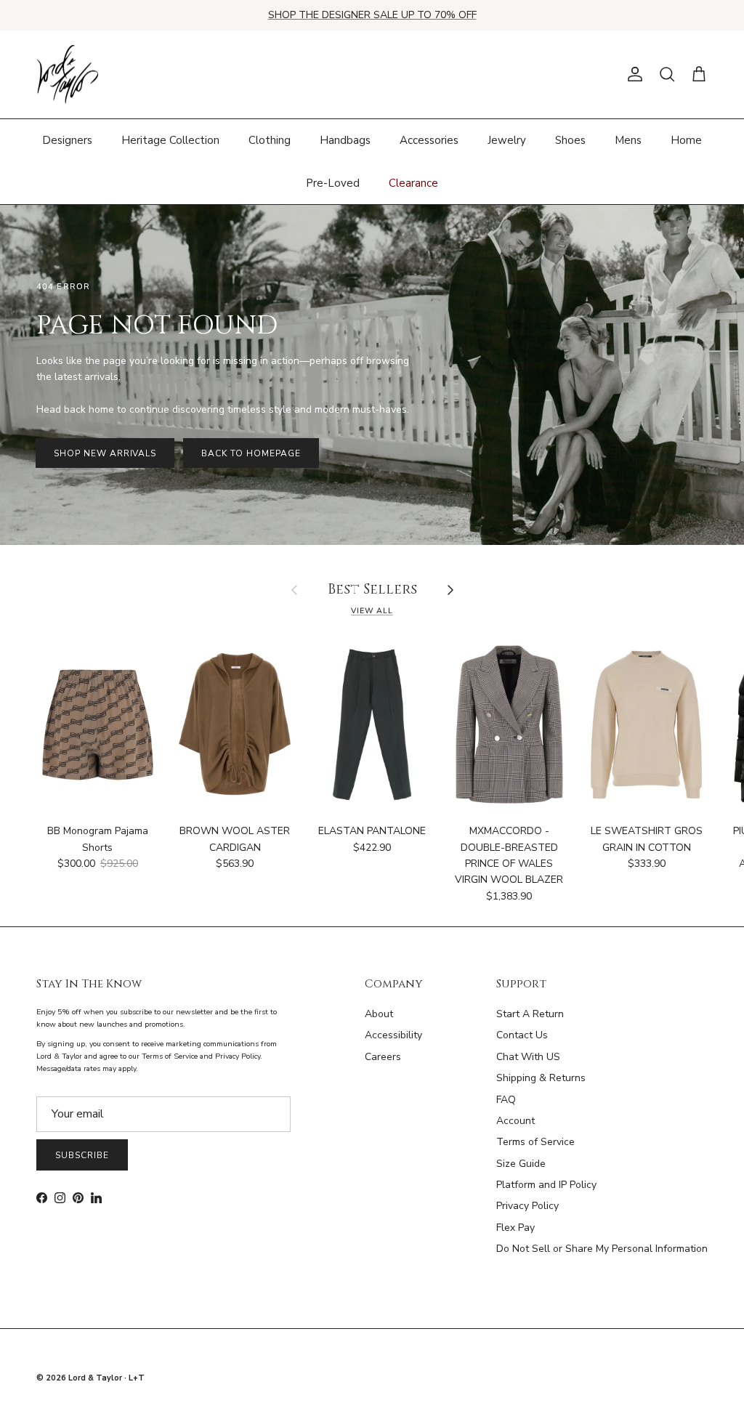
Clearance (413, 183)
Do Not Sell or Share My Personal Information (602, 1249)
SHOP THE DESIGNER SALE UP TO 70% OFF (372, 15)
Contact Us (522, 1035)
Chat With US (528, 1057)
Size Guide (521, 1164)
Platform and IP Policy (546, 1185)
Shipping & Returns (541, 1078)
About (379, 1014)
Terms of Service (535, 1142)
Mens (628, 140)
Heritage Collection (170, 140)
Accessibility (393, 1035)
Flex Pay (515, 1227)
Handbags (345, 140)
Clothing (269, 140)
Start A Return (530, 1014)
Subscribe (82, 1155)
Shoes (570, 140)
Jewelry (507, 140)
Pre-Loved (333, 183)
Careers (383, 1057)
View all (372, 610)
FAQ (506, 1100)
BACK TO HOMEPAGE (250, 453)
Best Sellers (372, 590)
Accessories (429, 140)
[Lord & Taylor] (67, 75)
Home (686, 140)
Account (515, 1121)
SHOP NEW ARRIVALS (105, 453)
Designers (67, 140)
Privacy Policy (527, 1206)
